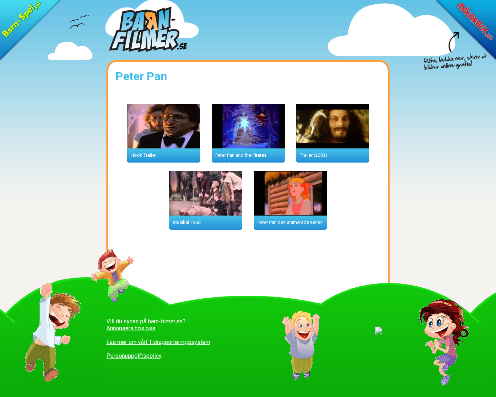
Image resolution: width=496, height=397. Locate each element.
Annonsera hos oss (130, 328)
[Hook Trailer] (166, 146)
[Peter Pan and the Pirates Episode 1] (251, 146)
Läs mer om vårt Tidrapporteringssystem (158, 342)
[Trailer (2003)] (335, 146)
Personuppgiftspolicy (134, 355)
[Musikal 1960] (208, 213)
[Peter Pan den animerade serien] (293, 213)
